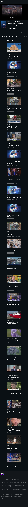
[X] (26, 474)
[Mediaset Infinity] (2, 2)
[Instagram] (23, 474)
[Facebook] (19, 474)
